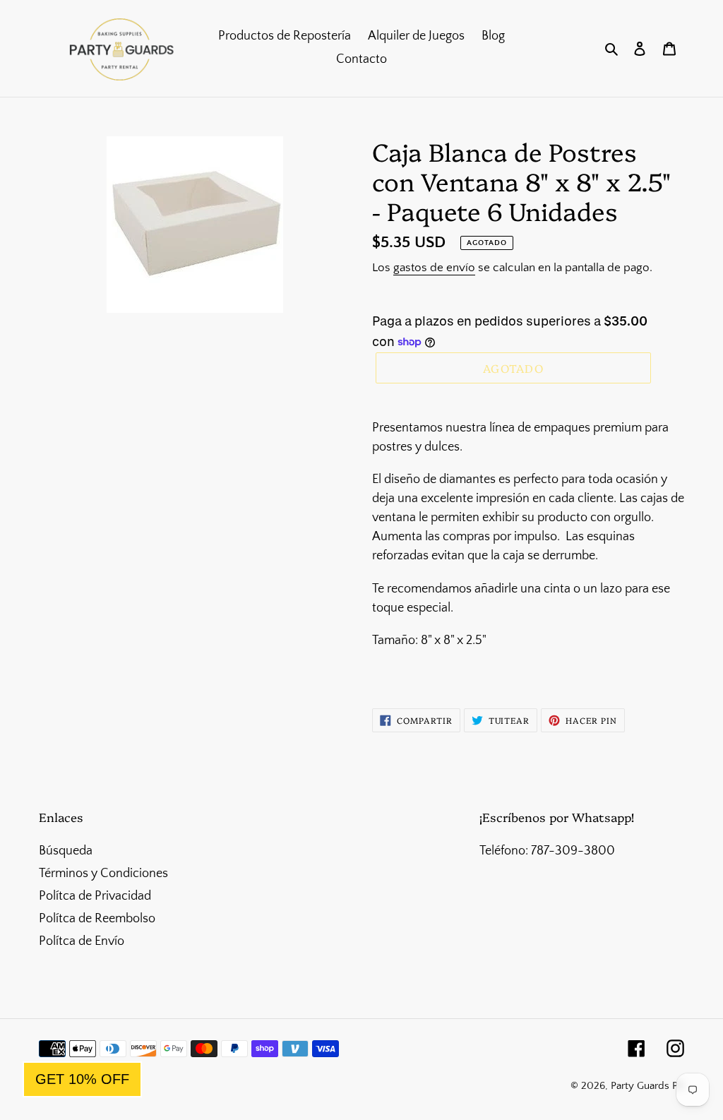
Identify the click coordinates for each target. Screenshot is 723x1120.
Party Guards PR (647, 1086)
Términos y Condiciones (103, 873)
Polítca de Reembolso (97, 919)
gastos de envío (434, 267)
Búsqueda (65, 851)
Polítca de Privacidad (95, 896)
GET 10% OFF (82, 1079)
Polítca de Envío (81, 941)
